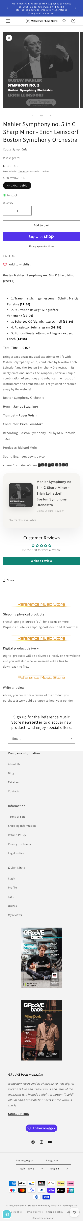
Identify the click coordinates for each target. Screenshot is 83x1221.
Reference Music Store (25, 1205)
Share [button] (11, 580)
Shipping (22, 171)
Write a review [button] (41, 561)
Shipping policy (54, 1211)
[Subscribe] (70, 739)
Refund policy (69, 1205)
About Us (14, 764)
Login (11, 878)
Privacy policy (14, 1211)
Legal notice (16, 853)
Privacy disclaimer (19, 844)
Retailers (14, 782)
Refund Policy (17, 835)
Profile (12, 887)
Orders (12, 906)
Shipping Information (22, 825)
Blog (11, 773)
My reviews (15, 915)
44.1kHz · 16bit (17, 185)
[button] (8, 21)
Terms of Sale (17, 816)
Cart (10, 896)
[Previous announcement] (7, 8)
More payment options (41, 246)
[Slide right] (50, 115)
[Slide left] (32, 115)
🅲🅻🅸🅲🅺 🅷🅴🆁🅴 (53, 465)
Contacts (14, 791)
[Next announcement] (75, 8)
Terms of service (34, 1211)
